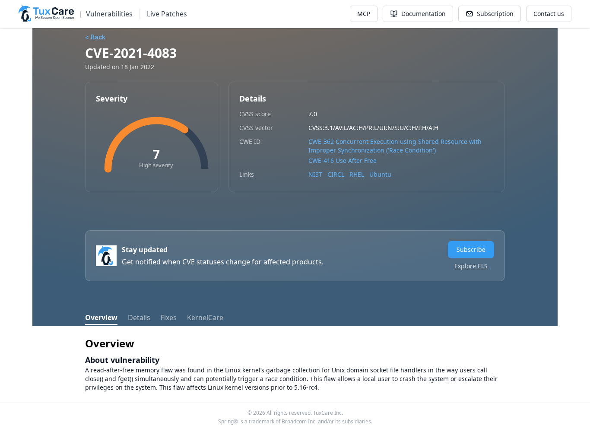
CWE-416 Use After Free (342, 160)
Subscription (495, 14)
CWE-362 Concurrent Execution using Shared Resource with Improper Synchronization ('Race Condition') (395, 145)
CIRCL (335, 174)
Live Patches (167, 14)
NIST (315, 174)
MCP (363, 14)
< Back (95, 37)
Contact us (548, 14)
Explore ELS (471, 266)
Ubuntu (380, 174)
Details (139, 317)
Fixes (169, 317)
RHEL (356, 174)
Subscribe (471, 249)
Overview (101, 317)
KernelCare (205, 317)
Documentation (423, 14)
